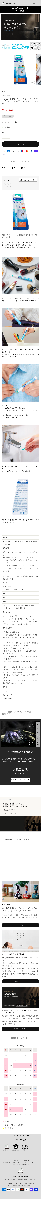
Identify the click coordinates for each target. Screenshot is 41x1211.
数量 (3, 133)
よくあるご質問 (15, 1164)
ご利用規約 (26, 1160)
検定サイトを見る (20, 1029)
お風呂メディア (25, 1151)
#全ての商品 (21, 712)
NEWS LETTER (21, 1136)
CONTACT (20, 1140)
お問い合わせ (26, 1164)
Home (4, 91)
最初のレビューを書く (28, 180)
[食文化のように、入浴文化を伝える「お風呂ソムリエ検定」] (20, 997)
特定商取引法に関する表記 (12, 1162)
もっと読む (20, 925)
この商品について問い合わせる (20, 161)
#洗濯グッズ (31, 712)
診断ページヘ (20, 981)
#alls (3, 712)
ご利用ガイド (15, 1160)
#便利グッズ (11, 712)
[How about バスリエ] (20, 891)
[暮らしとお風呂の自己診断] (20, 941)
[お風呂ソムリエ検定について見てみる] (20, 814)
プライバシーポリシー (30, 1162)
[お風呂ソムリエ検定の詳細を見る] (20, 27)
